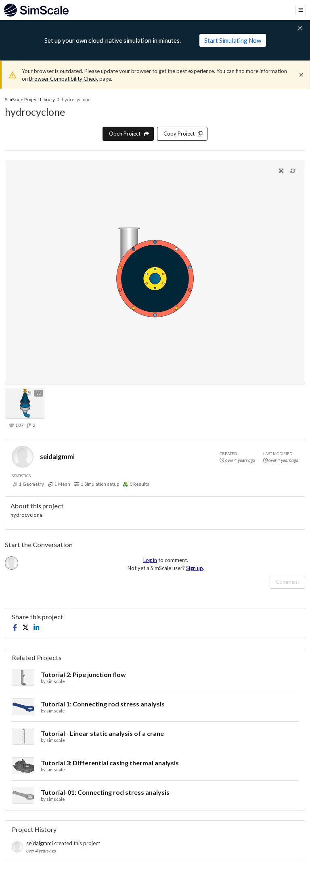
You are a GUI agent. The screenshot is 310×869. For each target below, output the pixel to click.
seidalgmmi (57, 456)
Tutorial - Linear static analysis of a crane (102, 733)
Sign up (194, 568)
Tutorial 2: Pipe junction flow (83, 674)
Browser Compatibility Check (63, 78)
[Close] (301, 74)
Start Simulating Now (232, 40)
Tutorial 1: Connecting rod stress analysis (103, 704)
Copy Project (179, 133)
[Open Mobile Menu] (300, 10)
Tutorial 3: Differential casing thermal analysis (110, 763)
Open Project (124, 133)
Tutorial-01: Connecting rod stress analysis (105, 792)
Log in (150, 560)
